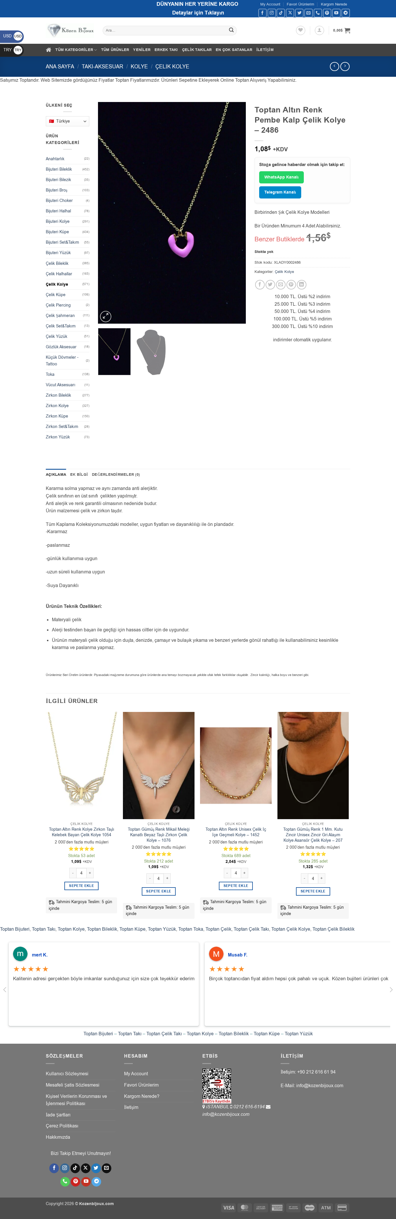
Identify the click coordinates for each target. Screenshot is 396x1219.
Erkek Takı (166, 49)
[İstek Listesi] (300, 30)
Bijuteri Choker (59, 200)
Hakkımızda (58, 1137)
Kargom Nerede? (141, 1096)
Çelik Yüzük (56, 336)
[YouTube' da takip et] (336, 13)
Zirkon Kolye (57, 406)
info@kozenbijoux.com (225, 1114)
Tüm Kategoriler (74, 49)
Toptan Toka (190, 929)
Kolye (139, 66)
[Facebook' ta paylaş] (260, 284)
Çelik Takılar (197, 49)
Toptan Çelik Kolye (290, 929)
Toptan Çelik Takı (251, 929)
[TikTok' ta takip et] (281, 13)
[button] (319, 30)
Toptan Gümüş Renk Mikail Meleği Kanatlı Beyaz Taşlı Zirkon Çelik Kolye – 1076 (159, 835)
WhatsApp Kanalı (281, 177)
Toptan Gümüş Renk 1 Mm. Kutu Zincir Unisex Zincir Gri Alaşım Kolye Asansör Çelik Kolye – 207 (313, 835)
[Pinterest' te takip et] (327, 13)
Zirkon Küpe (57, 416)
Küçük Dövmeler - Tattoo (62, 361)
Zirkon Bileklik (58, 395)
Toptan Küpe (132, 929)
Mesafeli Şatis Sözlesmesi (72, 1085)
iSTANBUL (218, 1107)
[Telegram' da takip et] (345, 13)
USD (12, 36)
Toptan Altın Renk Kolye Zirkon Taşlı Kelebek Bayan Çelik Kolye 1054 (81, 832)
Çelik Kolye (172, 66)
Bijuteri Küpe (57, 232)
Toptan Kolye (71, 929)
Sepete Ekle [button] (81, 885)
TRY (12, 50)
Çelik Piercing (58, 305)
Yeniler (141, 49)
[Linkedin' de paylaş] (301, 284)
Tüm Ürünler (115, 49)
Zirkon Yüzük (58, 437)
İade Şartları (58, 1115)
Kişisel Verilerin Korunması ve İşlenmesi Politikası (76, 1100)
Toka (50, 374)
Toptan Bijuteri (15, 929)
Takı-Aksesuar (102, 66)
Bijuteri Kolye (58, 221)
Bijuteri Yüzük (58, 253)
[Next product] (334, 66)
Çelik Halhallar (59, 274)
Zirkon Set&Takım (62, 426)
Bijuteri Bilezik (58, 180)
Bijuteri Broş (56, 190)
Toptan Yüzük (162, 929)
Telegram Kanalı (280, 192)
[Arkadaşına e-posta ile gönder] (281, 284)
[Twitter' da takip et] (299, 13)
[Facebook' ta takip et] (262, 13)
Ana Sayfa (60, 66)
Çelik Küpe (56, 295)
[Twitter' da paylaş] (270, 284)
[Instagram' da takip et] (272, 13)
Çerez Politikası (62, 1126)
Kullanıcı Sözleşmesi (67, 1074)
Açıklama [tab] (56, 474)
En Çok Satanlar (234, 49)
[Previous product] (344, 66)
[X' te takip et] (290, 13)
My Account (270, 4)
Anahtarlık (55, 159)
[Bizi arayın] (318, 13)
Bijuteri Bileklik (59, 169)
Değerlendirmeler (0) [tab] (116, 474)
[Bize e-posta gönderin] (308, 13)
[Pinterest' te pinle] (291, 284)
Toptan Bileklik (102, 929)
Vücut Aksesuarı (60, 385)
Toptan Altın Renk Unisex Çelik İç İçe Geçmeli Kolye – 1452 (236, 832)
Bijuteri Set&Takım (62, 242)
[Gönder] (232, 31)
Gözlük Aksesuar (61, 347)
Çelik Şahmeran (60, 315)
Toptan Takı (43, 929)
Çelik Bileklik (57, 263)
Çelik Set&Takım (61, 326)
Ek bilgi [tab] (79, 474)
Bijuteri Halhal (58, 211)
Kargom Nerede (334, 4)
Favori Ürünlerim (300, 4)
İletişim (265, 49)
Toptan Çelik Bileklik (334, 929)
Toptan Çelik (218, 929)
